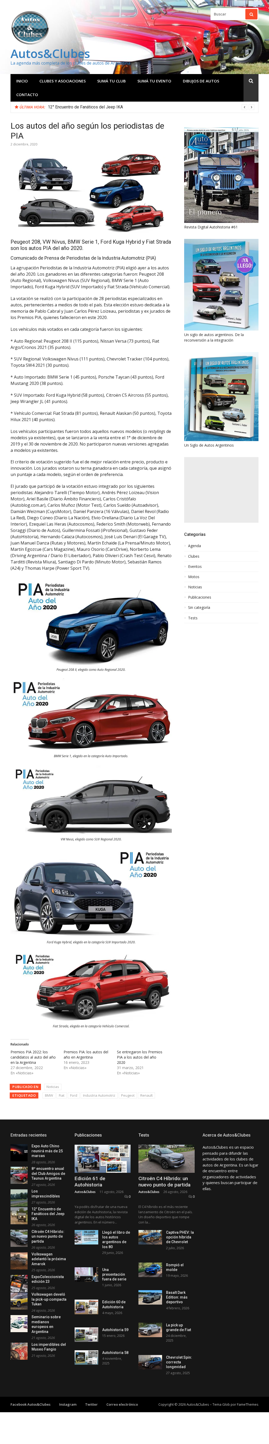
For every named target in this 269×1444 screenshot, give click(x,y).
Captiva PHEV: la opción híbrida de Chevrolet (180, 1237)
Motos (193, 576)
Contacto (27, 94)
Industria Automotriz (99, 1095)
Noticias (52, 1086)
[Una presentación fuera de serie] (86, 1274)
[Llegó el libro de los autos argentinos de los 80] (86, 1237)
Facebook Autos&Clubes (30, 1404)
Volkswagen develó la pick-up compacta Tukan (49, 1299)
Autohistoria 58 (115, 1353)
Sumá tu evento (154, 80)
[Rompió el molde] (150, 1270)
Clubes (193, 556)
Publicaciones (199, 597)
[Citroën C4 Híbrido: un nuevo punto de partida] (166, 1159)
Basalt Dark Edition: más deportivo (177, 1297)
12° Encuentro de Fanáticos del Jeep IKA (85, 106)
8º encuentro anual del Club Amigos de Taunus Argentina (48, 1173)
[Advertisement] (221, 490)
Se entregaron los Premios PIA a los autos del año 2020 (139, 1057)
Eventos (195, 566)
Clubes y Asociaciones (62, 80)
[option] (151, 107)
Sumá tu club (111, 80)
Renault (146, 1095)
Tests (193, 618)
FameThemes (247, 1404)
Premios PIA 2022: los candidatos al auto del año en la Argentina (33, 1057)
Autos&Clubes (50, 53)
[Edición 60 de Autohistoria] (86, 1307)
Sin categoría (199, 607)
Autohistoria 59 (115, 1330)
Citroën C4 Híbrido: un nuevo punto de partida (48, 1236)
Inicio (22, 80)
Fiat (61, 1095)
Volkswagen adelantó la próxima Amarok (49, 1259)
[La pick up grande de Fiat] (150, 1330)
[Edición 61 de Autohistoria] (103, 1159)
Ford (73, 1095)
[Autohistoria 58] (86, 1357)
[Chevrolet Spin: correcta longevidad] (150, 1362)
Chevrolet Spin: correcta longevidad (179, 1362)
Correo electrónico (122, 1404)
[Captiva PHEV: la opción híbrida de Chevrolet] (150, 1237)
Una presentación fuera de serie (114, 1274)
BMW (49, 1095)
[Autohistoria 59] (86, 1334)
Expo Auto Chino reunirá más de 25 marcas (47, 1151)
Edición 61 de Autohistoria (90, 1181)
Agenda (194, 545)
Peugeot (127, 1095)
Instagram (67, 1404)
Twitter (91, 1404)
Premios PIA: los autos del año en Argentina (86, 1054)
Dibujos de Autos (201, 80)
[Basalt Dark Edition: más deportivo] (150, 1297)
